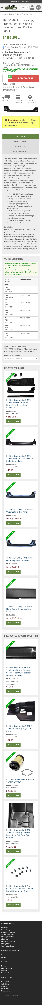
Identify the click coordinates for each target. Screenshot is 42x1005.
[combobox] (21, 358)
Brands (3, 966)
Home (4, 14)
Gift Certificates (6, 968)
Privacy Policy (5, 944)
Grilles (19, 14)
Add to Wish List (11, 89)
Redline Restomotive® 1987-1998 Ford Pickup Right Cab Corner (19, 728)
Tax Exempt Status (7, 934)
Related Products (21, 152)
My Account (5, 982)
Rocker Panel (28, 14)
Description (21, 136)
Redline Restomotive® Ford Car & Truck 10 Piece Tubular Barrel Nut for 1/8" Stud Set (19, 888)
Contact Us (27, 1)
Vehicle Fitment (20, 142)
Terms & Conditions (7, 946)
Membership (5, 991)
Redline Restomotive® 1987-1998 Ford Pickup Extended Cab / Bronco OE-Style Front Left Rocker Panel (19, 671)
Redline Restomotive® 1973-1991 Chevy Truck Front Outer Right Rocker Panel (20, 458)
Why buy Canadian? (7, 937)
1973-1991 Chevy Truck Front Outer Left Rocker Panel (19, 510)
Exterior (11, 14)
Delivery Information (8, 941)
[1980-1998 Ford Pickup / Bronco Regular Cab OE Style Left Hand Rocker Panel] (21, 109)
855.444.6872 (16, 1)
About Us (4, 939)
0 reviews (16, 86)
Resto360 (4, 927)
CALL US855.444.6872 (32, 101)
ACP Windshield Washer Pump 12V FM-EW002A (20, 780)
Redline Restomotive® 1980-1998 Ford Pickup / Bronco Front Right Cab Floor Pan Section (19, 834)
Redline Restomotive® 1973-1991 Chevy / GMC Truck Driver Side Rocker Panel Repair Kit (19, 404)
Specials (4, 970)
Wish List (4, 986)
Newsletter (5, 988)
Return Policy (5, 930)
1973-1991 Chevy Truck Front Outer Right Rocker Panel (19, 559)
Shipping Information (8, 932)
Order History (5, 984)
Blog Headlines (6, 973)
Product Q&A (20, 147)
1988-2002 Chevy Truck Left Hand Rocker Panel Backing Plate (19, 609)
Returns (3, 957)
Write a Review (28, 86)
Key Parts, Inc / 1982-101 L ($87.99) (19, 58)
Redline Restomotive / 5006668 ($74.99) (16, 54)
